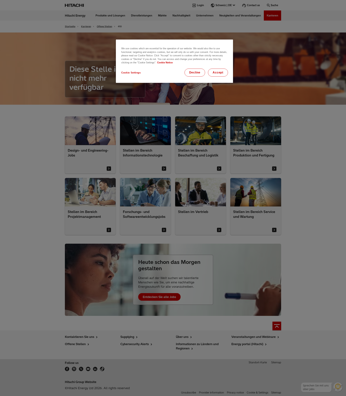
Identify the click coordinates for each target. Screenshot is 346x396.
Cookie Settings (131, 72)
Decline (195, 72)
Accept (218, 72)
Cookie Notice (165, 62)
